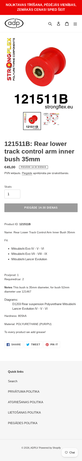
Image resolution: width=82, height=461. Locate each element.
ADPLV (34, 447)
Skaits (8, 186)
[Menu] (75, 23)
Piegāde (27, 173)
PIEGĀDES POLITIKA (22, 423)
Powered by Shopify (50, 447)
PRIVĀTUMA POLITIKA (23, 391)
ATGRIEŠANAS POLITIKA (25, 402)
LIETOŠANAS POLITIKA (24, 412)
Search (12, 381)
